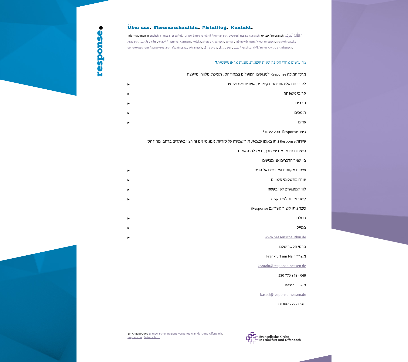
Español (177, 36)
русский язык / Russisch (244, 36)
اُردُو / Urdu (210, 48)
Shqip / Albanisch (213, 42)
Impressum (135, 337)
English (154, 36)
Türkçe (187, 36)
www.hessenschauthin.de (285, 237)
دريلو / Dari (225, 48)
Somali (229, 42)
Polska (197, 42)
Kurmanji (185, 42)
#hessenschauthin (176, 28)
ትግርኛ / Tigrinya (168, 42)
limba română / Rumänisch (210, 36)
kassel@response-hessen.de (283, 294)
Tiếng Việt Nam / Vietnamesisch (255, 42)
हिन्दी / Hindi (260, 48)
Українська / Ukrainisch (187, 48)
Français (165, 36)
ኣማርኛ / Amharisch (280, 48)
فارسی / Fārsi (148, 42)
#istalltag (214, 28)
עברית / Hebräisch (272, 36)
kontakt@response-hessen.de (282, 265)
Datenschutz (152, 337)
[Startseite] (101, 52)
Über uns (138, 28)
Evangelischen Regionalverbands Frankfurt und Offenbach (185, 334)
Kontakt (241, 28)
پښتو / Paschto (242, 48)
